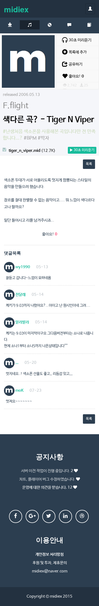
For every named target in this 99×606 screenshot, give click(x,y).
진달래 (20, 294)
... (16, 362)
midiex (16, 9)
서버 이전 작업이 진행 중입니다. (47, 471)
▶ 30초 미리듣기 (82, 150)
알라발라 (22, 322)
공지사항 (49, 456)
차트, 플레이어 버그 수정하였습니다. (47, 479)
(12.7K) (32, 150)
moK (19, 390)
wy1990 (22, 267)
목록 (89, 164)
